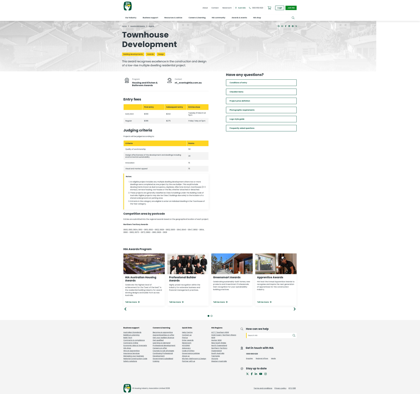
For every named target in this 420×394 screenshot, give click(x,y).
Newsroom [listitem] (186, 343)
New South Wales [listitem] (218, 343)
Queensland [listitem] (216, 350)
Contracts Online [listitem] (130, 343)
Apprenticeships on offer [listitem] (163, 335)
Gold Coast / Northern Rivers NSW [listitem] (223, 336)
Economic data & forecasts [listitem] (135, 345)
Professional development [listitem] (164, 345)
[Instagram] (266, 373)
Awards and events (137, 26)
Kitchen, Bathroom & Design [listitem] (194, 358)
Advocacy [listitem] (186, 348)
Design (161, 54)
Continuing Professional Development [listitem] (163, 354)
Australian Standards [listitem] (132, 332)
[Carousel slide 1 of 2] (208, 315)
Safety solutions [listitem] (130, 361)
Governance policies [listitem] (191, 353)
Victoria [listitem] (214, 358)
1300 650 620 (257, 8)
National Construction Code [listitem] (135, 358)
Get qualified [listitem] (158, 340)
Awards (151, 26)
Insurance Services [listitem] (131, 353)
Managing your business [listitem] (133, 356)
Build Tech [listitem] (127, 337)
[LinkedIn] (257, 373)
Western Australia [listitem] (219, 361)
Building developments (133, 54)
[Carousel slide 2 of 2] (211, 315)
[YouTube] (261, 373)
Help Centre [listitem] (187, 332)
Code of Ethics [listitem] (188, 350)
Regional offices (262, 358)
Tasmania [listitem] (215, 356)
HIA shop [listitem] (127, 348)
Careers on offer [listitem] (160, 348)
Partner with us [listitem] (188, 361)
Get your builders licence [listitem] (163, 337)
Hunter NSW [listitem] (216, 340)
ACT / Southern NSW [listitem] (220, 332)
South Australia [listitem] (217, 353)
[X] (248, 373)
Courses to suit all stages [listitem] (163, 350)
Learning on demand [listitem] (161, 343)
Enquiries (249, 358)
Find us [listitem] (185, 337)
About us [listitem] (186, 356)
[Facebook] (252, 373)
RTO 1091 (292, 388)
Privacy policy (280, 388)
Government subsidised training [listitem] (163, 359)
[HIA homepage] (127, 10)
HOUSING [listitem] (186, 345)
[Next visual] (295, 309)
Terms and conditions (263, 388)
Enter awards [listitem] (187, 340)
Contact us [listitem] (187, 335)
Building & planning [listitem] (131, 335)
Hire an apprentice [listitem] (131, 350)
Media (273, 358)
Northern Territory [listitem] (219, 348)
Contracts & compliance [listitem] (134, 340)
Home (124, 26)
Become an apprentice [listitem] (163, 332)
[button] (130, 17)
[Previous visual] (125, 309)
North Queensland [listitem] (219, 345)
